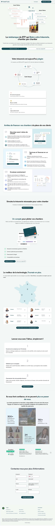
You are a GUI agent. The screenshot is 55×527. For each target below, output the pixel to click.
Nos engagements (22, 513)
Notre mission (21, 511)
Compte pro (8, 509)
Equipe (39, 509)
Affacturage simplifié (9, 511)
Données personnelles (42, 515)
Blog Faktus (21, 509)
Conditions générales (41, 513)
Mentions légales (41, 511)
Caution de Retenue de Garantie (12, 513)
